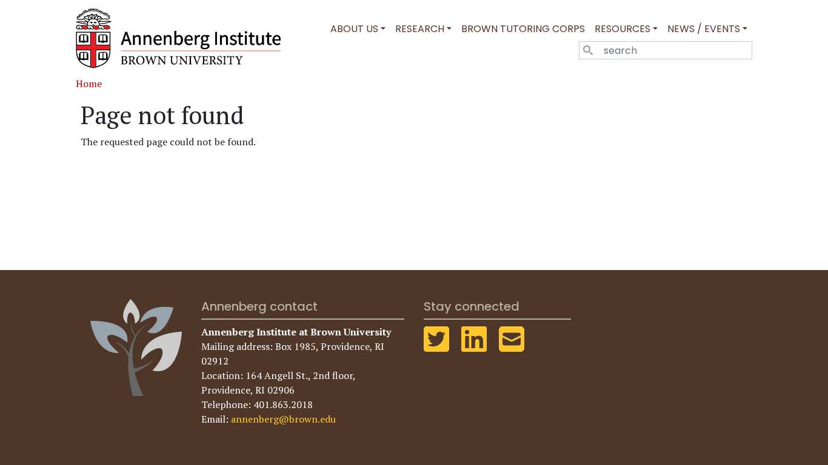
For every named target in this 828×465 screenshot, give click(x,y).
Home (89, 83)
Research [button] (419, 29)
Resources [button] (622, 29)
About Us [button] (354, 29)
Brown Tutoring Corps (523, 29)
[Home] (183, 38)
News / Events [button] (703, 29)
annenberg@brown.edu (283, 419)
